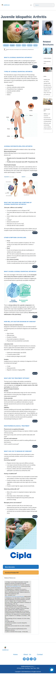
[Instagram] (31, 658)
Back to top (35, 66)
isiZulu (35, 45)
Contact (40, 654)
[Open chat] (52, 670)
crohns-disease (47, 58)
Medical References (9, 578)
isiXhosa (29, 45)
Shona (24, 45)
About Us (27, 654)
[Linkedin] (27, 658)
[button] (31, 5)
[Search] (52, 5)
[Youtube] (34, 658)
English (12, 45)
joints (45, 76)
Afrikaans (6, 45)
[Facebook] (24, 658)
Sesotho (18, 45)
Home (15, 654)
